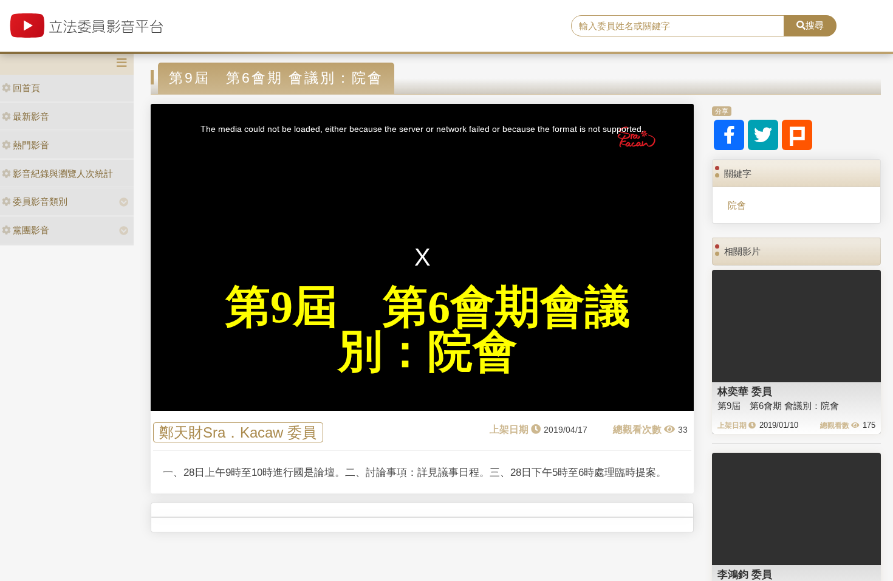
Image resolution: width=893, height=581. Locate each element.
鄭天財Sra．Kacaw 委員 (237, 432)
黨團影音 (31, 230)
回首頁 (26, 88)
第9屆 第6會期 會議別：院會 (778, 406)
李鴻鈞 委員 (744, 574)
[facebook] (729, 135)
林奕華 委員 (744, 391)
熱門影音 (31, 145)
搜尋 (815, 25)
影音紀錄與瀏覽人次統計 (63, 173)
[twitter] (763, 135)
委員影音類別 (40, 201)
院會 (737, 205)
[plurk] (797, 135)
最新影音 (31, 116)
